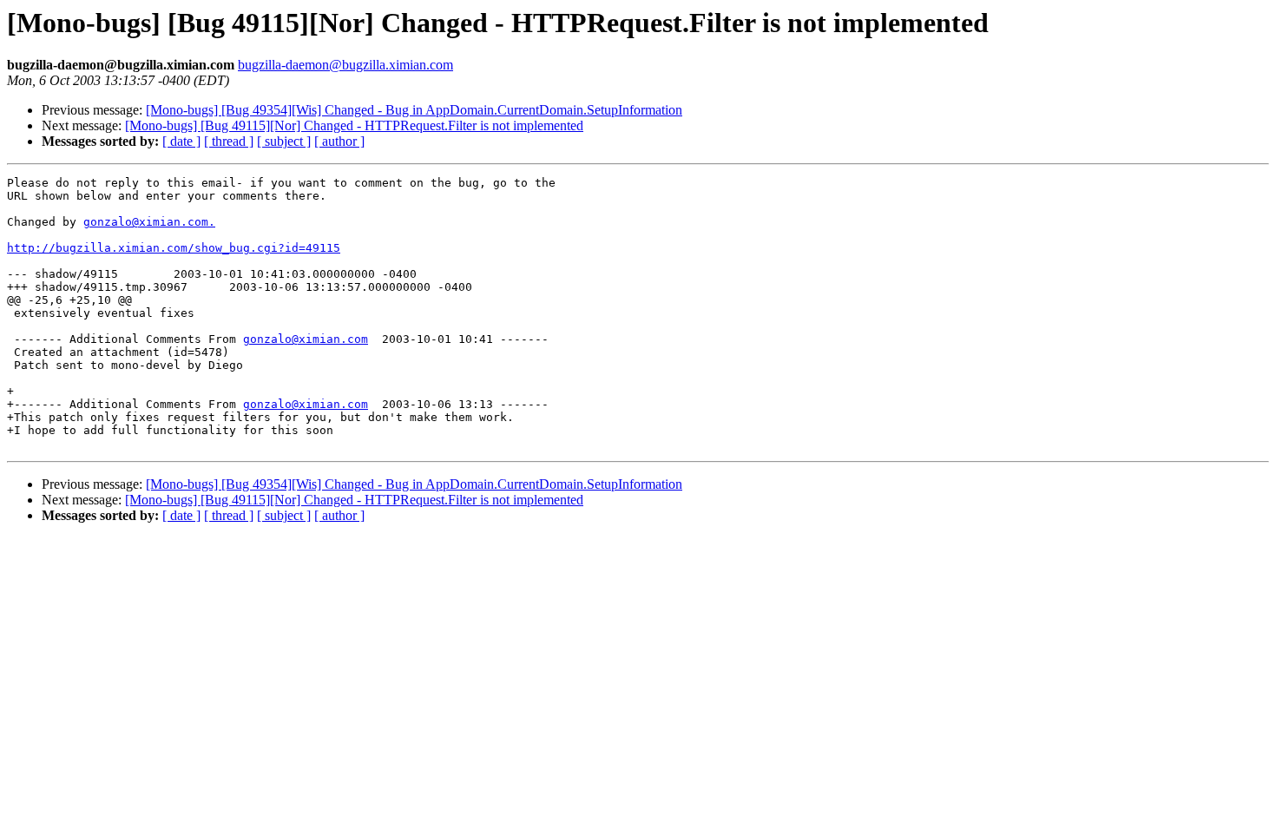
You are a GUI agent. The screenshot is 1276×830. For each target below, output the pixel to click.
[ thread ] (228, 141)
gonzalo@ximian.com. (149, 221)
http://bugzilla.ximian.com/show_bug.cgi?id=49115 (173, 247)
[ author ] (339, 141)
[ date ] (181, 141)
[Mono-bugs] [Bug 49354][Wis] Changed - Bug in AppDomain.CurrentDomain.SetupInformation (414, 109)
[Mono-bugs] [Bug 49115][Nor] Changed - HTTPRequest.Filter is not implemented (354, 125)
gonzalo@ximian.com (305, 339)
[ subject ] (284, 141)
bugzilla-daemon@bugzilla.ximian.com (345, 64)
